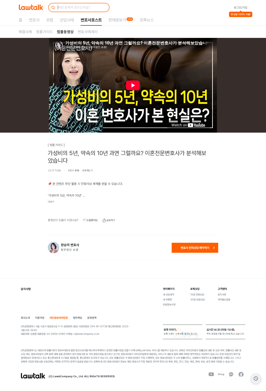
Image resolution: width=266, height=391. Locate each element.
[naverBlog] (221, 374)
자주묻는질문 (224, 299)
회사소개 (25, 317)
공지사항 (222, 294)
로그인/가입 (240, 7)
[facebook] (241, 374)
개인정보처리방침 (58, 317)
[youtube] (211, 374)
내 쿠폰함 (167, 299)
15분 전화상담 (197, 294)
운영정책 (91, 317)
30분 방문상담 (197, 299)
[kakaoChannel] (231, 374)
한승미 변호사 (70, 245)
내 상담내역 (168, 294)
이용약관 (39, 317)
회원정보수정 (169, 304)
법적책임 (77, 317)
